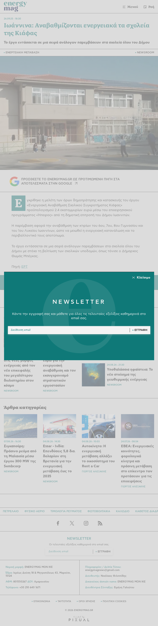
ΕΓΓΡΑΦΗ (140, 330)
